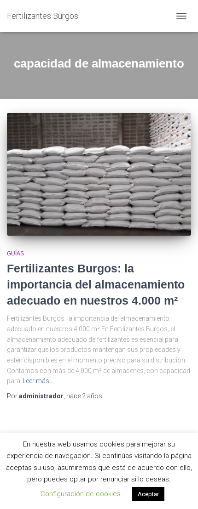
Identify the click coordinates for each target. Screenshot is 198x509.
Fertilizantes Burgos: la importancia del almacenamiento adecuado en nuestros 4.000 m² (96, 284)
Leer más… (38, 381)
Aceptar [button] (148, 494)
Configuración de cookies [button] (81, 494)
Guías (15, 253)
